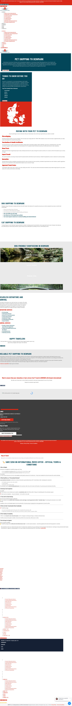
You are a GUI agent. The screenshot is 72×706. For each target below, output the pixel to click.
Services (3, 31)
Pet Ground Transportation (9, 22)
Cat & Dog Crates (7, 19)
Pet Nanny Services (7, 18)
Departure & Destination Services (10, 20)
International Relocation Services (10, 14)
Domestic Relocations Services (10, 13)
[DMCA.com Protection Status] (7, 452)
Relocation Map (4, 47)
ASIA (2, 649)
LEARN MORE (43, 528)
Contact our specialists (4, 363)
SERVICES (7, 413)
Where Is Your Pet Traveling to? (10, 640)
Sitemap (21, 443)
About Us (3, 23)
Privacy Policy (27, 443)
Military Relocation (8, 15)
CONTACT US (13, 413)
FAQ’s (3, 45)
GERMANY (3, 642)
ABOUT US (2, 413)
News (3, 27)
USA (2, 646)
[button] (20, 29)
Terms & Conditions (33, 443)
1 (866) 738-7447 (3, 417)
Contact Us (4, 28)
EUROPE (3, 644)
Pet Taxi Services (7, 17)
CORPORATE (4, 24)
